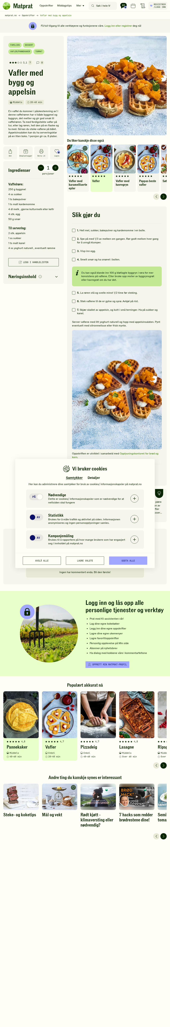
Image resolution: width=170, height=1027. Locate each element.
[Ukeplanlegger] (133, 6)
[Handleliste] (143, 6)
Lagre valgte (85, 560)
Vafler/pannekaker (20, 51)
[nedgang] (41, 168)
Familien (15, 45)
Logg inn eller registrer (118, 26)
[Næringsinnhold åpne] (33, 277)
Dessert (29, 45)
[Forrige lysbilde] (156, 197)
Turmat (38, 51)
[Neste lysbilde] (163, 197)
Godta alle (128, 560)
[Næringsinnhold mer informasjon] (40, 276)
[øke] (55, 168)
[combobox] (103, 6)
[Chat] (124, 6)
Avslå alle (41, 560)
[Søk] (92, 6)
